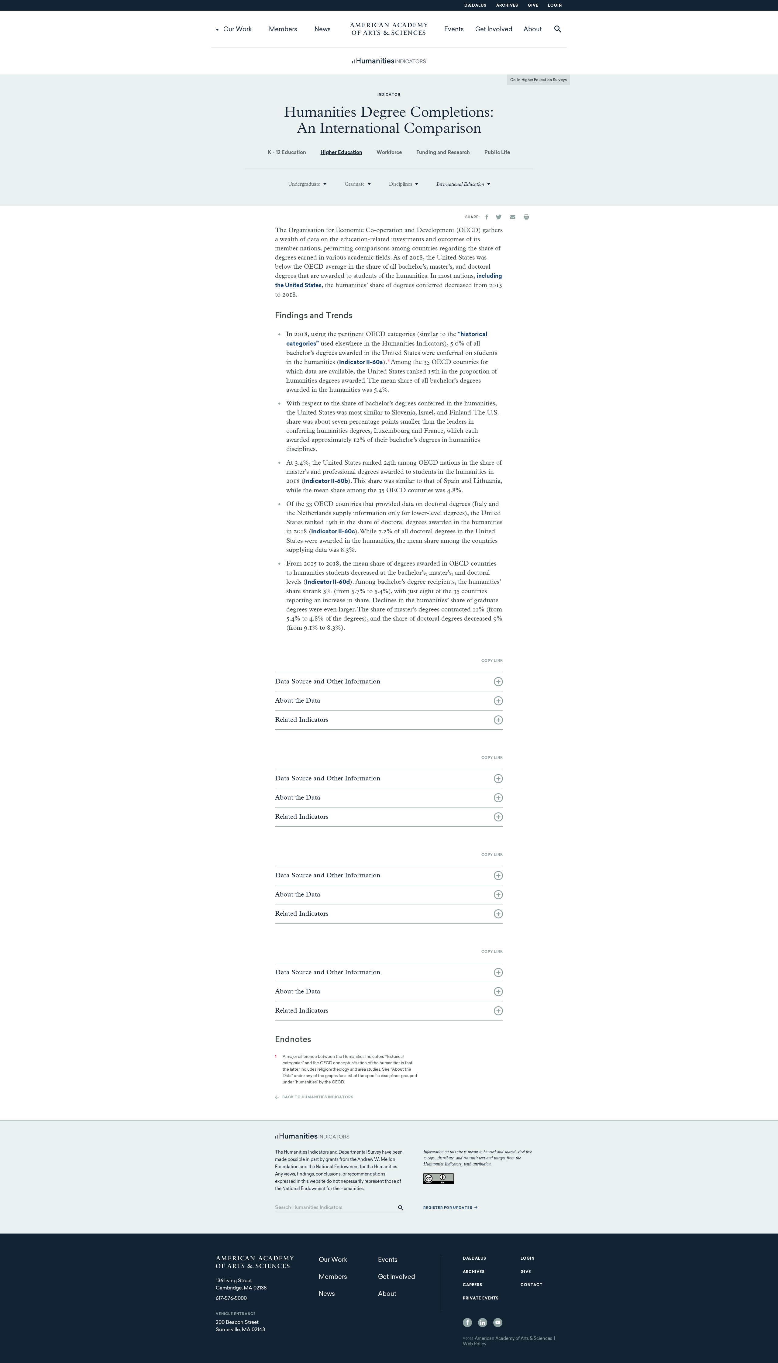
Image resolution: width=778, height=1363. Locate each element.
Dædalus (475, 6)
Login (555, 6)
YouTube (497, 1322)
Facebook (467, 1322)
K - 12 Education (287, 152)
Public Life (497, 152)
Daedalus (474, 1259)
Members (283, 30)
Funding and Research (443, 152)
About (533, 30)
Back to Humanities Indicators (317, 1097)
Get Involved (493, 30)
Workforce (389, 152)
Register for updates (447, 1208)
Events (454, 30)
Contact (531, 1285)
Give (533, 6)
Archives (507, 6)
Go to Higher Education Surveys (538, 80)
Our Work (237, 30)
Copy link (492, 661)
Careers (472, 1285)
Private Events (481, 1298)
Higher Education (341, 152)
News (323, 30)
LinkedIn (482, 1322)
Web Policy (474, 1344)
